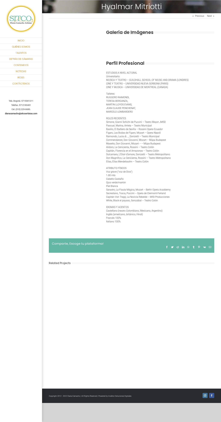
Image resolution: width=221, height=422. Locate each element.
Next (209, 16)
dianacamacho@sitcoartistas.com (21, 113)
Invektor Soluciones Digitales (119, 396)
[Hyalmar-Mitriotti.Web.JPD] (67, 28)
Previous (199, 16)
